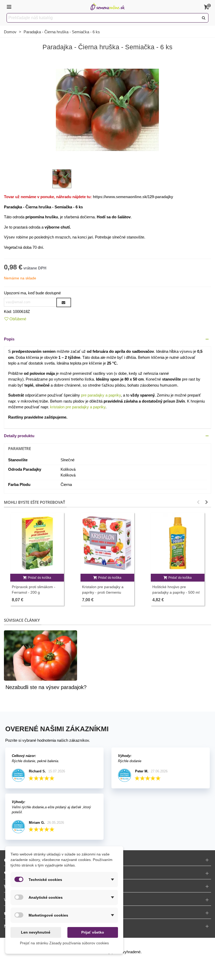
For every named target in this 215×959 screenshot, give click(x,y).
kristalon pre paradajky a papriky (77, 407)
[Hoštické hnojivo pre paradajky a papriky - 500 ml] (178, 543)
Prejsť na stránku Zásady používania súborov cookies (64, 943)
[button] (107, 339)
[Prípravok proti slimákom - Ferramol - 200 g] (37, 543)
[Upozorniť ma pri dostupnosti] (63, 302)
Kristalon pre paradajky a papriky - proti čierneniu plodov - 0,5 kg (102, 592)
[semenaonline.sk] (107, 6)
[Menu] (9, 7)
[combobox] (103, 17)
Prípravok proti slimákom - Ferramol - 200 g (33, 589)
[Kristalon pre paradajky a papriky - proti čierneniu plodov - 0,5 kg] (107, 543)
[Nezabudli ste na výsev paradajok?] (40, 655)
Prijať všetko (92, 932)
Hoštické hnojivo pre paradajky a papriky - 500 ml (176, 589)
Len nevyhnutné (35, 932)
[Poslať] (203, 17)
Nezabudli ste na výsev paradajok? (46, 687)
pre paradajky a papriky (101, 395)
